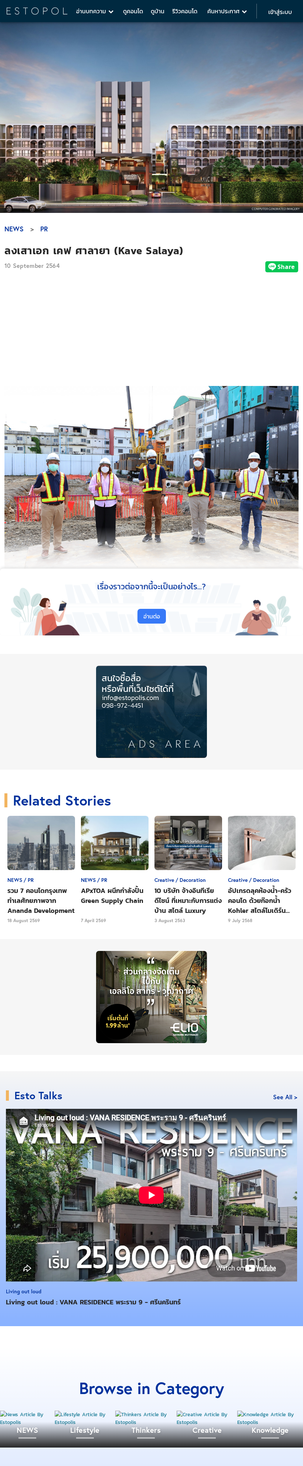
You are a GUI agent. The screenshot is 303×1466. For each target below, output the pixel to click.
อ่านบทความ (92, 11)
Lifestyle (84, 1430)
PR (44, 228)
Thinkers (146, 1430)
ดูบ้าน (157, 11)
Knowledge (270, 1430)
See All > (285, 1097)
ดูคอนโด (133, 11)
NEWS (14, 228)
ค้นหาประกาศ (224, 11)
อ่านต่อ (151, 616)
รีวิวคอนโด (184, 11)
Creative (207, 1430)
